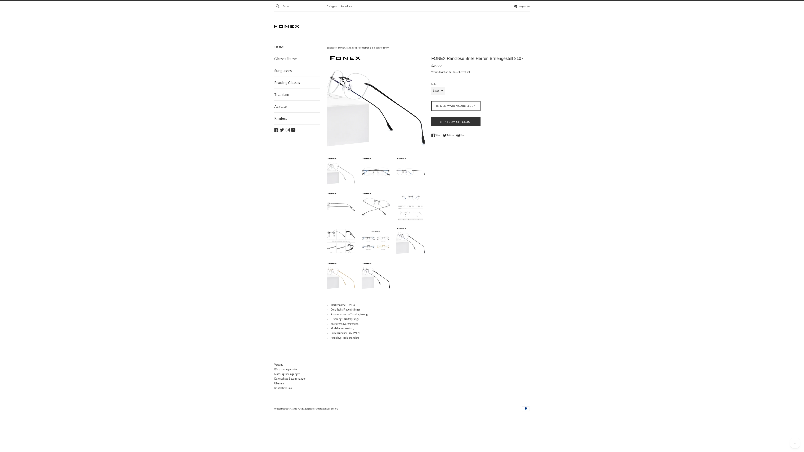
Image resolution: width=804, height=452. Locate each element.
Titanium (281, 94)
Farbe (434, 84)
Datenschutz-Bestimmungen (290, 378)
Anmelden (346, 6)
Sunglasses (283, 71)
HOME (279, 47)
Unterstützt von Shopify (327, 409)
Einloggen (332, 6)
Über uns (279, 383)
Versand (435, 72)
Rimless (280, 118)
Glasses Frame (285, 59)
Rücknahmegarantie (285, 369)
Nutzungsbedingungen (287, 374)
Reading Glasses (287, 83)
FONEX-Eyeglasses (306, 409)
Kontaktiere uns (283, 388)
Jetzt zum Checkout (456, 121)
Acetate (280, 106)
